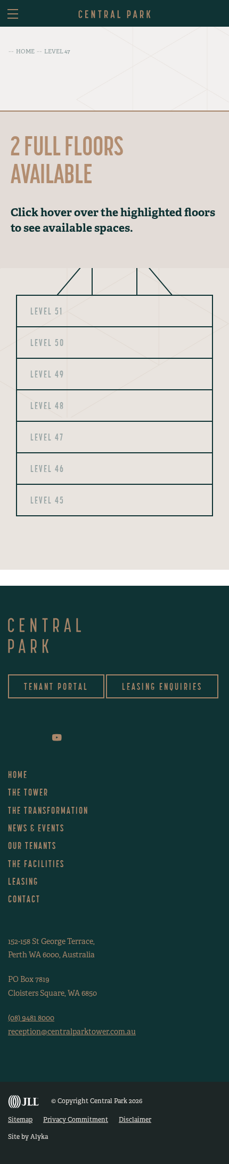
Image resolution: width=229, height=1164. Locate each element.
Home (18, 774)
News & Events (36, 828)
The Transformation (48, 810)
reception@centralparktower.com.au (72, 1031)
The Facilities (36, 864)
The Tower (28, 792)
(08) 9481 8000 (31, 1018)
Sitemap (20, 1119)
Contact (24, 899)
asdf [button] (214, 14)
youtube (57, 737)
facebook (10, 738)
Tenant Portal (56, 686)
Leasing (23, 881)
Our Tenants (32, 845)
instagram (24, 738)
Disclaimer (135, 1119)
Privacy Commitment (75, 1119)
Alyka (39, 1136)
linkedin (40, 738)
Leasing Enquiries (162, 686)
